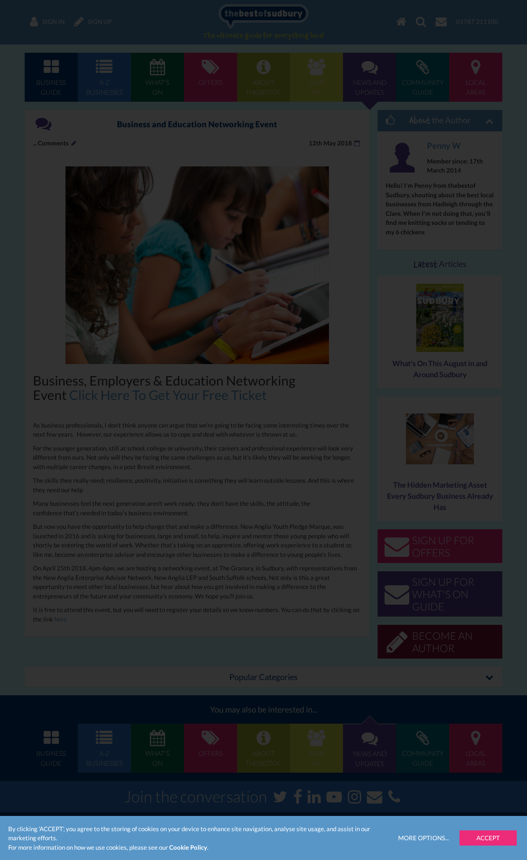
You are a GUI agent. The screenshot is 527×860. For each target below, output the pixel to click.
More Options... (423, 837)
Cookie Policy (188, 847)
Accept (488, 837)
